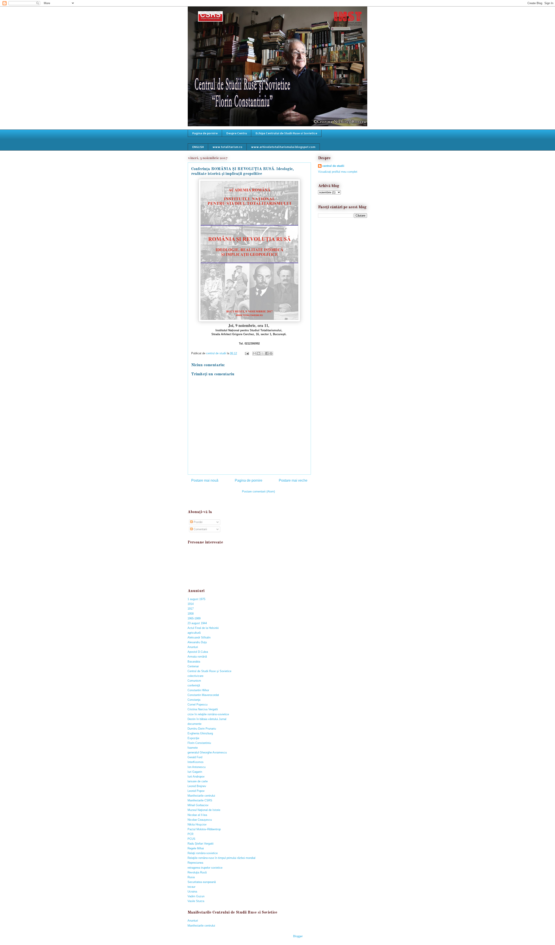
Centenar (193, 666)
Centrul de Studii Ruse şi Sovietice (209, 671)
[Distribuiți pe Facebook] (267, 353)
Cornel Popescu (197, 704)
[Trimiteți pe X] (263, 353)
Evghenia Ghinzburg (200, 733)
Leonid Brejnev (197, 786)
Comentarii (200, 529)
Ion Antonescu (197, 767)
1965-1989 (194, 618)
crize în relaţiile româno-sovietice (208, 714)
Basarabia (194, 661)
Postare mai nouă (204, 480)
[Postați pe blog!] (258, 353)
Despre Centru (236, 133)
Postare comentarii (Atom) (258, 491)
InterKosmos (196, 762)
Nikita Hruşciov (197, 824)
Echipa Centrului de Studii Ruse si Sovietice (286, 133)
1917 (191, 608)
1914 (191, 603)
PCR (190, 834)
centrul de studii (333, 165)
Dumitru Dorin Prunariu (202, 728)
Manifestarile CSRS (200, 800)
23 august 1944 (197, 623)
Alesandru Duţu (197, 642)
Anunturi (193, 647)
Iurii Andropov (196, 776)
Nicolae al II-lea (197, 815)
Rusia (191, 877)
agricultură (194, 632)
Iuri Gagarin (195, 771)
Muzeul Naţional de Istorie (204, 810)
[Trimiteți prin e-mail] (254, 353)
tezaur (191, 886)
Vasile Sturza (196, 901)
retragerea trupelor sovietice (205, 867)
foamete (193, 747)
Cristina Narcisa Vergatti (203, 709)
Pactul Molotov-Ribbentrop (204, 829)
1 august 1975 (196, 599)
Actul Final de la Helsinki (203, 628)
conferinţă (194, 685)
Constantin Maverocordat (203, 695)
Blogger (297, 936)
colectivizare (195, 676)
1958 (191, 613)
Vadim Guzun (196, 896)
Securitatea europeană (202, 882)
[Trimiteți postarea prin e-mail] (246, 353)
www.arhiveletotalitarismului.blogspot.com (283, 147)
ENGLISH (198, 147)
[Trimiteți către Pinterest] (271, 353)
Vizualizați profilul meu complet (337, 171)
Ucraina (192, 891)
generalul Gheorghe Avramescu (207, 752)
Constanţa (194, 699)
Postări (197, 522)
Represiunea (195, 862)
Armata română (197, 656)
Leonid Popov (196, 790)
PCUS (191, 838)
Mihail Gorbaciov (198, 805)
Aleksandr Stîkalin (199, 637)
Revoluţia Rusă (197, 872)
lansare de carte (198, 781)
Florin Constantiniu (199, 743)
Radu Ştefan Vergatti (201, 843)
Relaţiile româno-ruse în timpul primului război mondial (221, 858)
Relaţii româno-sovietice (203, 853)
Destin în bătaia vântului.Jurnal (207, 719)
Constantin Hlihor (198, 690)
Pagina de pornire (205, 133)
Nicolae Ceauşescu (200, 819)
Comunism (194, 680)
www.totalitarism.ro (227, 147)
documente (194, 723)
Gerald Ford (195, 757)
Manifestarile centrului (201, 795)
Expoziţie (193, 738)
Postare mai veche (293, 480)
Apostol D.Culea (198, 651)
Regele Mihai (196, 848)
